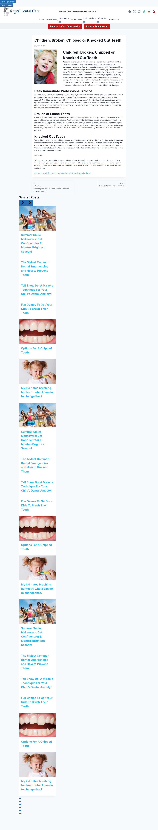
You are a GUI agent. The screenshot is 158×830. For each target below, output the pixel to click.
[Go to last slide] (22, 203)
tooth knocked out (81, 173)
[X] (134, 11)
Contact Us (114, 20)
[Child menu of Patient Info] (84, 22)
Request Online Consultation (65, 26)
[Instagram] (139, 11)
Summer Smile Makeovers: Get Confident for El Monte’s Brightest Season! (33, 243)
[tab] (20, 798)
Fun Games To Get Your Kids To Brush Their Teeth (37, 309)
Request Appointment (96, 26)
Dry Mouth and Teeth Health (111, 184)
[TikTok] (144, 11)
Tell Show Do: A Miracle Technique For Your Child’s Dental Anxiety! (37, 290)
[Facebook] (129, 11)
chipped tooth (55, 173)
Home (41, 20)
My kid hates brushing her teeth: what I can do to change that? (37, 392)
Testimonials (76, 20)
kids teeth (67, 173)
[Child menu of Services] (60, 22)
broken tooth (41, 173)
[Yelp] (153, 11)
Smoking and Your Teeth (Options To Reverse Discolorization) (52, 188)
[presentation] (37, 218)
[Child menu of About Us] (98, 22)
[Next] (29, 203)
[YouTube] (149, 11)
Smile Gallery (52, 20)
